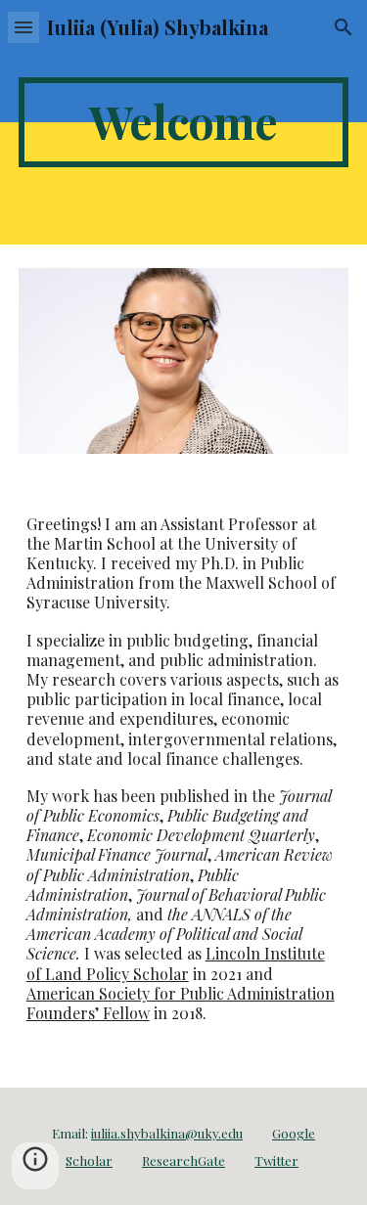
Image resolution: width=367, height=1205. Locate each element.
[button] (23, 27)
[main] (184, 122)
